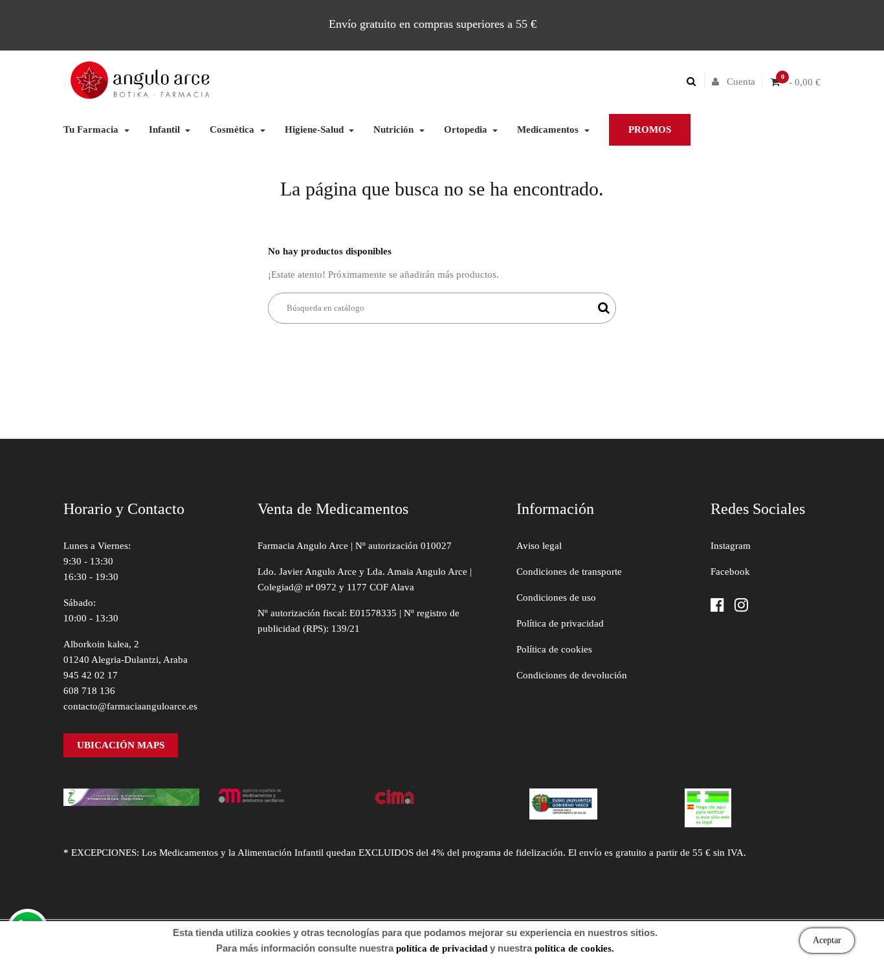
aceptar (827, 940)
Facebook (730, 571)
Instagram (731, 546)
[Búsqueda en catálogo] (694, 81)
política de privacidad (441, 948)
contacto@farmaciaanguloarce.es (130, 706)
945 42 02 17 (90, 675)
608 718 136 (89, 691)
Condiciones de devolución (571, 675)
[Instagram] (741, 606)
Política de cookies (554, 649)
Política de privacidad (560, 623)
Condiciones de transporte (569, 571)
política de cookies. (574, 948)
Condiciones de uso (556, 597)
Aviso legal (539, 546)
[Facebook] (717, 606)
